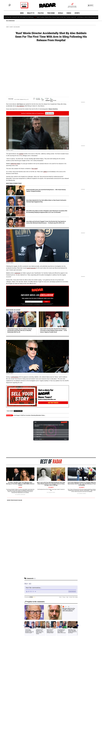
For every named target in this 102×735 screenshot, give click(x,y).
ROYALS (60, 13)
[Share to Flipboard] (47, 98)
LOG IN (91, 5)
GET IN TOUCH (53, 403)
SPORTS (77, 13)
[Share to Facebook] (38, 98)
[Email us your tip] (24, 7)
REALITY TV (30, 13)
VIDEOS (69, 13)
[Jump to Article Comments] (34, 98)
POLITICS (41, 13)
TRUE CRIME (51, 13)
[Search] (10, 5)
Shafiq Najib (10, 98)
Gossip (11, 26)
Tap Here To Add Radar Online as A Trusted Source (32, 113)
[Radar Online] (47, 5)
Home (7, 26)
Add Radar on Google (51, 100)
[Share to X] (42, 98)
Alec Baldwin (17, 26)
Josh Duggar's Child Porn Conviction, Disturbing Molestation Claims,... (29, 415)
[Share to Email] (51, 98)
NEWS (22, 13)
